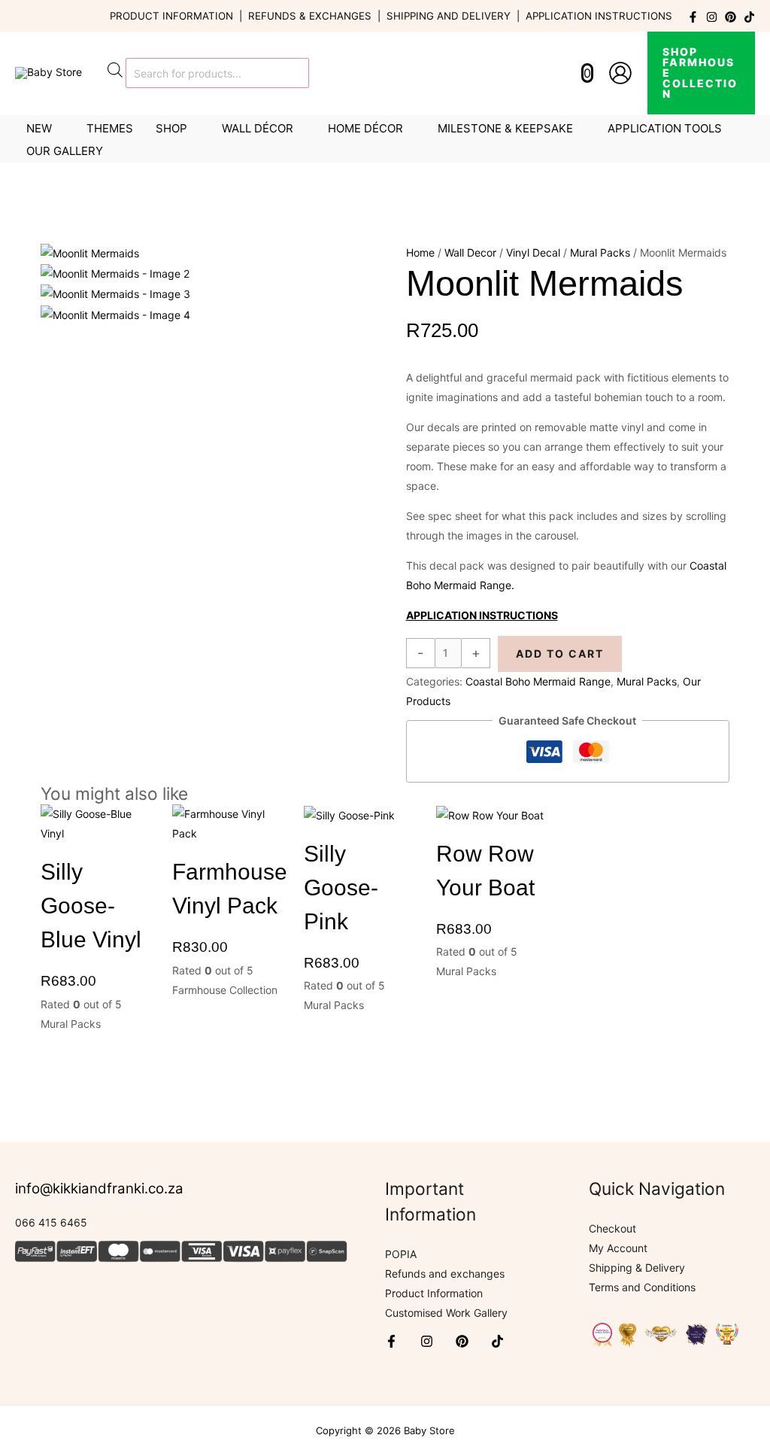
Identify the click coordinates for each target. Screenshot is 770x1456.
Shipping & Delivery (637, 1267)
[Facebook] (693, 17)
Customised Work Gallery (446, 1312)
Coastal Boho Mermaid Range (538, 681)
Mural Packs (600, 252)
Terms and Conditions (642, 1287)
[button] (701, 73)
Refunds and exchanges (445, 1273)
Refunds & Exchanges (309, 16)
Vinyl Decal (533, 252)
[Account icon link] (620, 73)
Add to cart (560, 653)
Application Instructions (599, 16)
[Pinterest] (730, 17)
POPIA (401, 1254)
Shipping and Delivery (449, 16)
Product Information (171, 16)
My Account (618, 1248)
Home (420, 252)
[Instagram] (711, 17)
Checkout (612, 1228)
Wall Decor (470, 252)
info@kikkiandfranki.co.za (99, 1188)
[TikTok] (749, 17)
